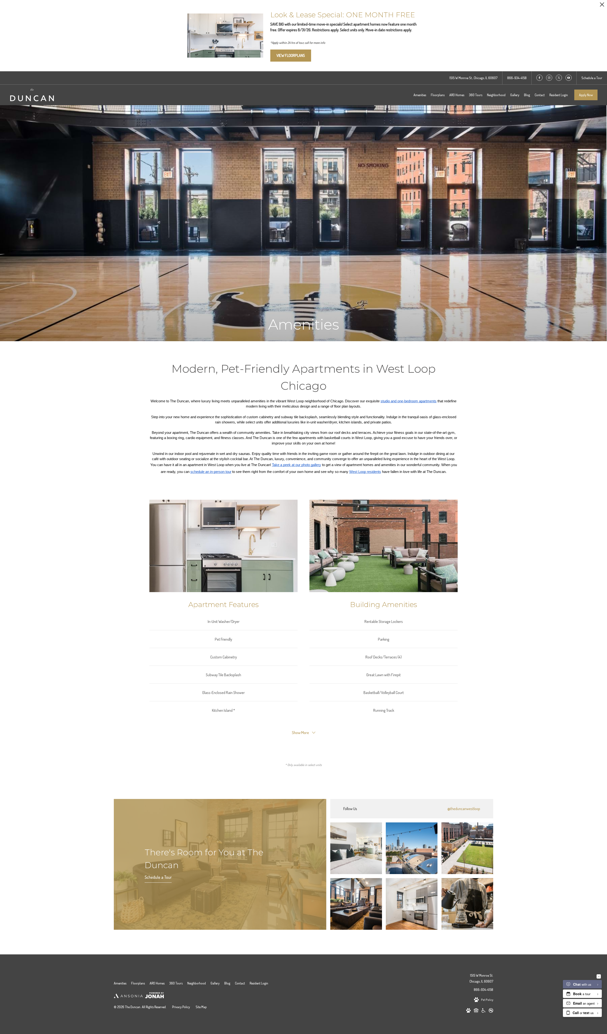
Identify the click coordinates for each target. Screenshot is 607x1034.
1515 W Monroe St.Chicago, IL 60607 (481, 978)
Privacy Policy (181, 1007)
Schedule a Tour (158, 877)
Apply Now (586, 95)
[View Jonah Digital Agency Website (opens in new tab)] (154, 996)
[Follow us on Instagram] (549, 78)
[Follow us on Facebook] (539, 78)
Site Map (201, 1007)
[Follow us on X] (559, 78)
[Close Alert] (602, 6)
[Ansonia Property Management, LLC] (128, 996)
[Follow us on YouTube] (569, 78)
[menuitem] (419, 95)
